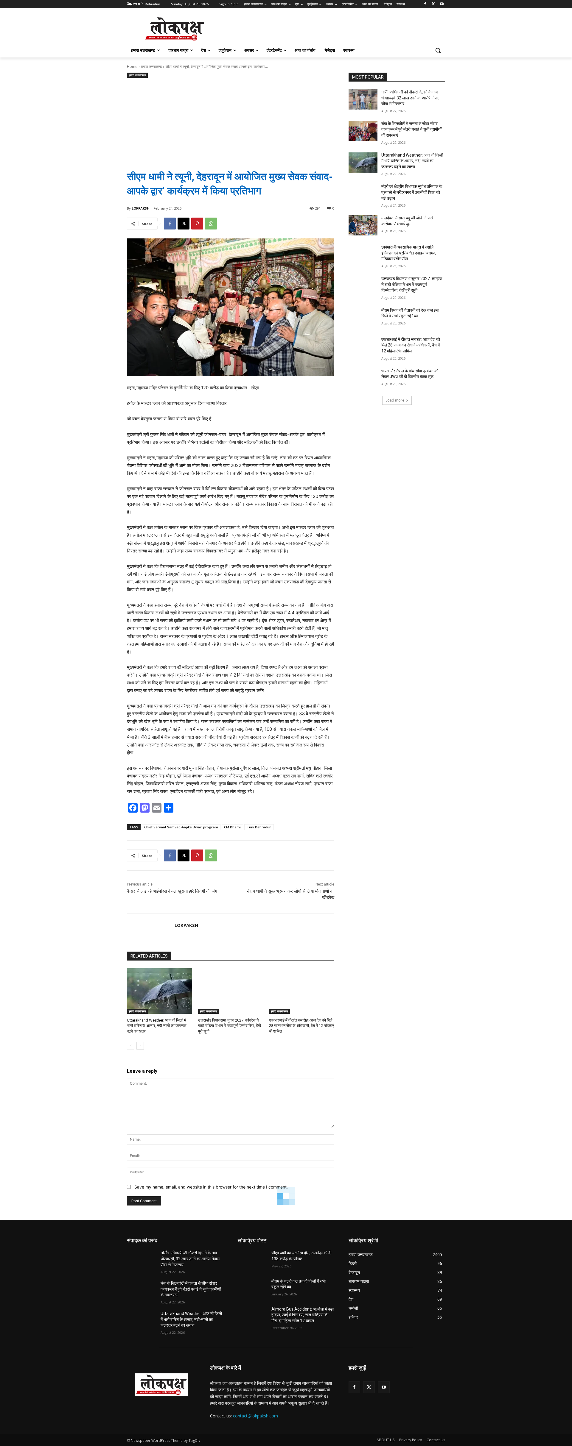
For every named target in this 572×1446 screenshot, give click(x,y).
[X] (433, 4)
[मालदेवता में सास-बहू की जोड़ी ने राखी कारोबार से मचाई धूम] (363, 225)
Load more (395, 400)
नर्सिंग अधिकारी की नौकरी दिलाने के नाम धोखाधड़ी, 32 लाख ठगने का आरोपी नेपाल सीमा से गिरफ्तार (410, 98)
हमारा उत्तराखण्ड (151, 66)
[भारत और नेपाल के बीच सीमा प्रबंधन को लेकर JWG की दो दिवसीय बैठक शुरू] (363, 378)
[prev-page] (130, 1046)
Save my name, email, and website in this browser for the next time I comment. (211, 1186)
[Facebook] (425, 4)
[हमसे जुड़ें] (397, 1376)
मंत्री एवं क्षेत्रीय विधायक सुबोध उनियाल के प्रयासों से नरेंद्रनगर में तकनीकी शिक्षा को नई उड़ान (411, 192)
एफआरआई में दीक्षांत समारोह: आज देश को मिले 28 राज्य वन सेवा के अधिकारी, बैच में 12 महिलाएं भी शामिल (301, 1025)
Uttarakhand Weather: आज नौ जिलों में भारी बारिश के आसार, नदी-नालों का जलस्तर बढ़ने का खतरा (156, 1025)
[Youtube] (441, 4)
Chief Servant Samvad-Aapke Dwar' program (181, 827)
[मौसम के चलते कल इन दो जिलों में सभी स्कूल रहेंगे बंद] (252, 1288)
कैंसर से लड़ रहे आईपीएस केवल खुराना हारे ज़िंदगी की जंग (172, 891)
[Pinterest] (197, 223)
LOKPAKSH (141, 208)
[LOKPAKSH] (150, 925)
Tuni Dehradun (259, 827)
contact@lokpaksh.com (255, 1416)
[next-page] (140, 1046)
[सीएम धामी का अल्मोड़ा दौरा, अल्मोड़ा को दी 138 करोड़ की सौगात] (252, 1260)
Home (132, 66)
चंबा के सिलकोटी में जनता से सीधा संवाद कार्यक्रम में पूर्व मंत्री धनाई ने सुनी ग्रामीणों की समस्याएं (411, 129)
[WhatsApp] (211, 223)
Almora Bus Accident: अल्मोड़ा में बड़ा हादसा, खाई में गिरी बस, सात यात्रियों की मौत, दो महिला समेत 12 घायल (302, 1315)
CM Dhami (232, 827)
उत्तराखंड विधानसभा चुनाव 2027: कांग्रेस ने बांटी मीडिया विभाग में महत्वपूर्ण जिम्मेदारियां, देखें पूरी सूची (229, 1025)
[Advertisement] (230, 119)
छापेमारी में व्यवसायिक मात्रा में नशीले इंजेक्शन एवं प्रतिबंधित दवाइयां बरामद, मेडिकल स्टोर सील (408, 253)
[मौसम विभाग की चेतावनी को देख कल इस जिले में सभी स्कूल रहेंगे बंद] (363, 317)
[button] (438, 50)
